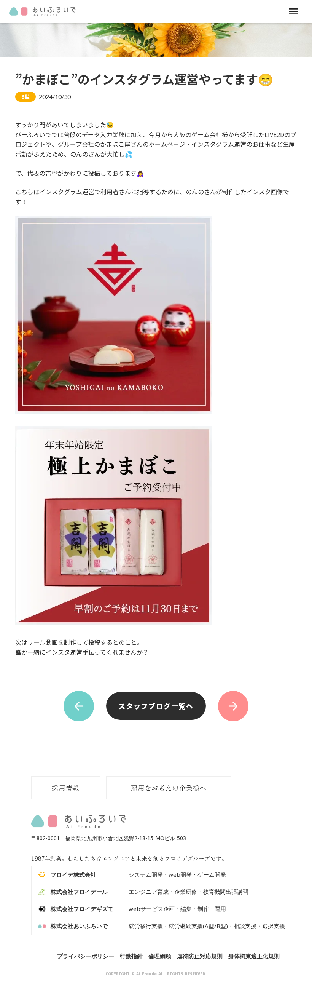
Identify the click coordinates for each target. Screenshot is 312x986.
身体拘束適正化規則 (254, 956)
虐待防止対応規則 (200, 956)
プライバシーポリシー (85, 956)
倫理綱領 (159, 956)
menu (294, 11)
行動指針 (131, 956)
